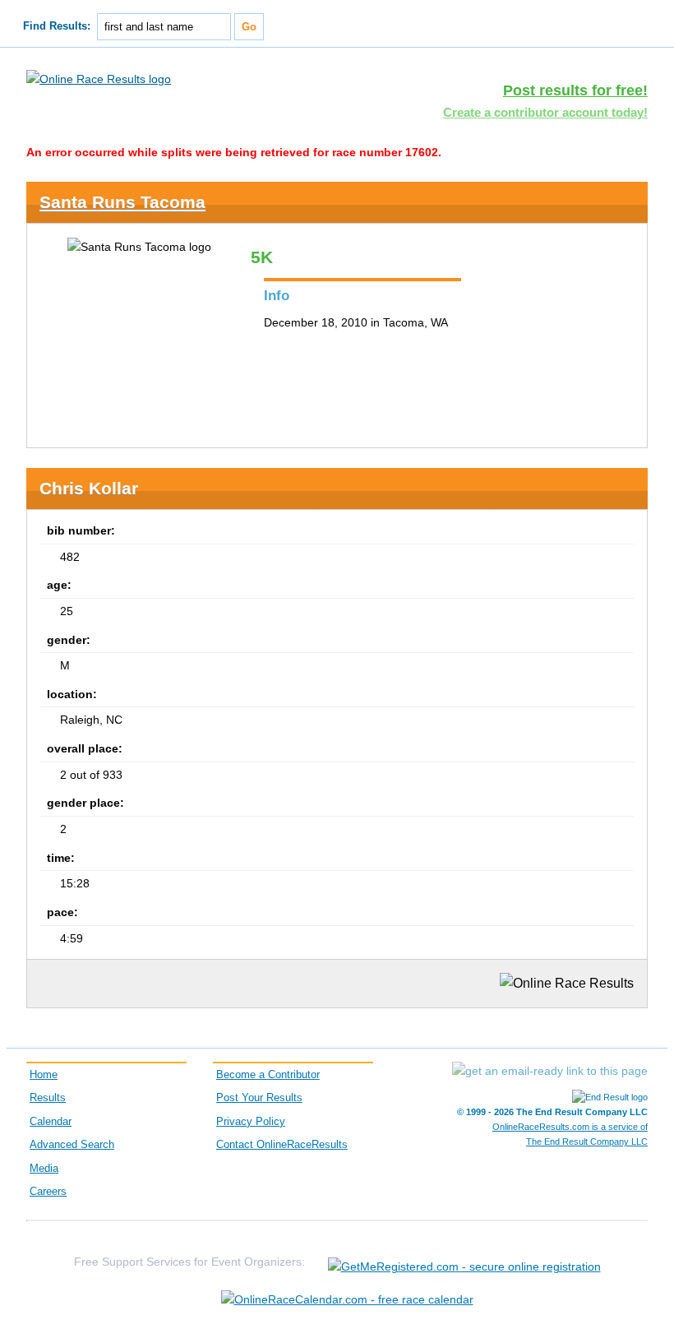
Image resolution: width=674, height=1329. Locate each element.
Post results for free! (575, 90)
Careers (48, 1191)
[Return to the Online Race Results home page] (98, 78)
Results (48, 1098)
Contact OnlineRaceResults (282, 1145)
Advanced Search (72, 1145)
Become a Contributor (268, 1075)
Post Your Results (259, 1098)
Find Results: (56, 26)
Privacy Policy (250, 1122)
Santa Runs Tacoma (122, 201)
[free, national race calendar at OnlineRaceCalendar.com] (347, 1299)
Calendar (51, 1122)
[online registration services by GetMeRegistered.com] (464, 1262)
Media (44, 1168)
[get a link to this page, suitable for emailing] (550, 1070)
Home (44, 1075)
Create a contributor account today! (545, 112)
